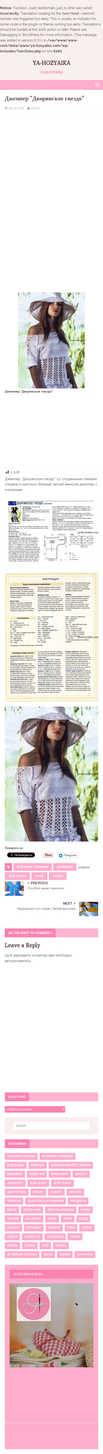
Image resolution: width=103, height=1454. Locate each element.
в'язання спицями (32, 867)
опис (39, 876)
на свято (33, 1218)
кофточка (32, 1210)
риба (71, 1227)
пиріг (67, 1218)
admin (35, 108)
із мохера (85, 1254)
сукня (75, 1236)
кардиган (78, 1201)
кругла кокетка (60, 1210)
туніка (60, 1245)
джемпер (65, 867)
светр (12, 1236)
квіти (12, 1210)
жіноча (75, 1192)
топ (45, 1245)
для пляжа (16, 1192)
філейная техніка (22, 1254)
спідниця (55, 1236)
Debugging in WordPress (19, 35)
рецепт (54, 1227)
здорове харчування (45, 1201)
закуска (14, 1201)
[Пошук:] (52, 1126)
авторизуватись (17, 961)
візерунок (59, 1174)
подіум (13, 1227)
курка (85, 1210)
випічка (37, 1165)
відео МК (36, 1174)
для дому (38, 1183)
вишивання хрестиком (71, 1165)
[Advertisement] (51, 150)
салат (87, 1227)
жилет (56, 1192)
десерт (81, 1174)
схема (57, 876)
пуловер (33, 1227)
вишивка (15, 1174)
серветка (32, 1236)
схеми (29, 1245)
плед (83, 1218)
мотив (13, 1218)
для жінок (17, 876)
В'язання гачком (21, 1156)
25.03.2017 (16, 108)
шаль (48, 1254)
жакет (38, 1192)
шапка (64, 1254)
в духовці (15, 1165)
